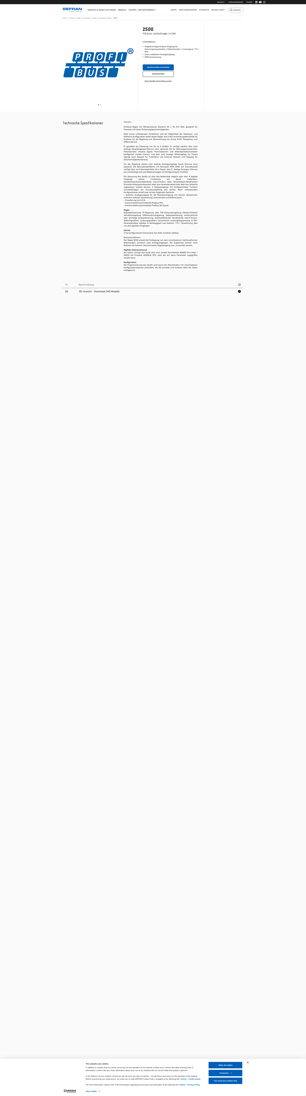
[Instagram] (263, 2)
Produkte (72, 18)
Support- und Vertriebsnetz (142, 10)
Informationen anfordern (158, 67)
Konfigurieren (158, 74)
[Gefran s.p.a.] (72, 10)
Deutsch (220, 2)
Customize (224, 1073)
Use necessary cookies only (225, 1081)
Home (65, 18)
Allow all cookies (225, 1065)
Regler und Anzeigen (84, 18)
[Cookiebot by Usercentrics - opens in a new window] (70, 1091)
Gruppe (174, 10)
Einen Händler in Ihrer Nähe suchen (158, 81)
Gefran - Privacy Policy (189, 1085)
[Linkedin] (255, 2)
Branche (122, 10)
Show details (91, 1091)
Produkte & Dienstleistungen (102, 10)
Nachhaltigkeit (218, 10)
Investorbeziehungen (188, 10)
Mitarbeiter (204, 10)
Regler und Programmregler (102, 18)
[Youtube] (259, 2)
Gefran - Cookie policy (190, 1079)
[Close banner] (248, 1062)
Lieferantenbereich (236, 2)
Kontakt (249, 2)
